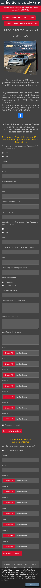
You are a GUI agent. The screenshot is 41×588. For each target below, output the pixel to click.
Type (3, 258)
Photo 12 (5, 519)
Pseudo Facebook (9, 181)
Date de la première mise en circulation (18, 247)
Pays (3, 192)
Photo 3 (5, 370)
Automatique (10, 285)
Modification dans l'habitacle (13, 301)
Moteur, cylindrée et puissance (14, 268)
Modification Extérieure (11, 332)
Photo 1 (4, 348)
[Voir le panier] (38, 3)
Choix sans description (14, 450)
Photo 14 (5, 541)
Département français (11, 202)
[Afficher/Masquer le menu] (2, 3)
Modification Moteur (10, 316)
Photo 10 (5, 497)
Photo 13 (5, 530)
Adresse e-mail (8, 212)
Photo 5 (5, 392)
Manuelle (9, 282)
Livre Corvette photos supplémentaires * (18, 446)
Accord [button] (32, 584)
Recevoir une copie (13, 425)
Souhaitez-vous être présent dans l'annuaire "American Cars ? (20, 223)
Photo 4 (5, 381)
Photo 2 (5, 359)
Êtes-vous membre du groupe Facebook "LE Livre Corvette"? (20, 147)
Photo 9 (5, 486)
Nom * (4, 171)
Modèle (5, 237)
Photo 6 (5, 403)
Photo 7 (5, 414)
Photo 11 (5, 508)
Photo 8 (5, 475)
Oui (6, 153)
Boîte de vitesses (9, 278)
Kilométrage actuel (9, 290)
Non (6, 156)
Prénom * (5, 161)
